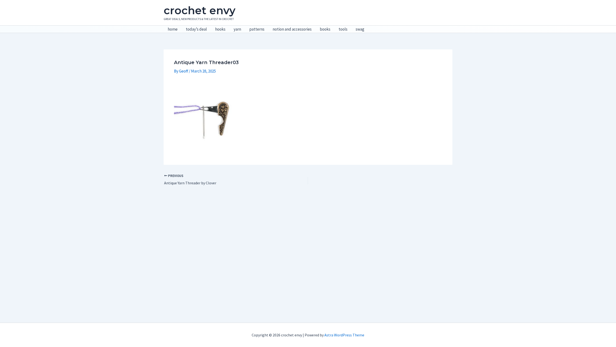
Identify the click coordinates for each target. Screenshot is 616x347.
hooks (220, 29)
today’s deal (196, 29)
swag (360, 29)
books (325, 29)
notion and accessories (292, 29)
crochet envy (199, 10)
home (173, 29)
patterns (256, 29)
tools (343, 29)
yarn (237, 29)
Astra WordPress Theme (344, 335)
